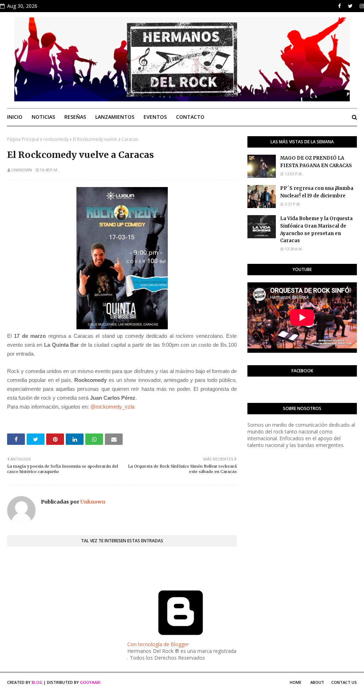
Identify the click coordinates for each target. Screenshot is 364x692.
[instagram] (361, 6)
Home (295, 682)
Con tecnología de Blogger (158, 644)
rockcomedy (56, 139)
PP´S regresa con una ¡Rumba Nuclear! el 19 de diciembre (316, 192)
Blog (37, 682)
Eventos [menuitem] (155, 116)
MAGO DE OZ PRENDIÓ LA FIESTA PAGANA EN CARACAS (316, 162)
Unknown (21, 169)
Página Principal (23, 139)
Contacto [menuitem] (190, 116)
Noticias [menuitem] (43, 116)
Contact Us (344, 682)
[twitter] (350, 6)
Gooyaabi (90, 682)
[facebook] (339, 6)
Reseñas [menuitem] (75, 116)
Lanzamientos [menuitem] (114, 116)
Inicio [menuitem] (14, 116)
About (317, 682)
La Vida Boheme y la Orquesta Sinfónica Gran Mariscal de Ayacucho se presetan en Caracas (316, 229)
